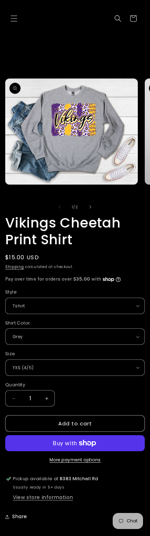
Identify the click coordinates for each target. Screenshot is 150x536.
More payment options (75, 460)
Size (10, 353)
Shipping (14, 266)
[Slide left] (59, 207)
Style (11, 292)
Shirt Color (17, 323)
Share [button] (19, 516)
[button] (14, 18)
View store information (43, 497)
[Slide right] (90, 207)
